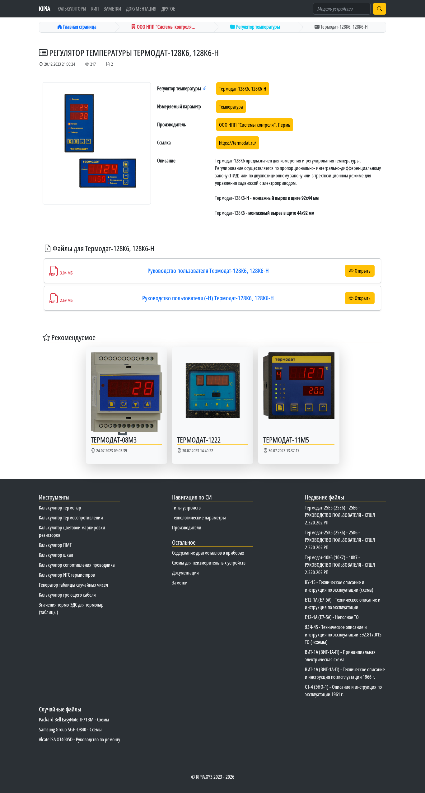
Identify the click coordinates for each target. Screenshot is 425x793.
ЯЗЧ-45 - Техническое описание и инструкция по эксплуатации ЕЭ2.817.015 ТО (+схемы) (343, 634)
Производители (186, 527)
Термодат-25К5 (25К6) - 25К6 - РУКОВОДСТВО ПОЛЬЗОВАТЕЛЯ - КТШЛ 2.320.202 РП (340, 540)
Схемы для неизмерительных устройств (208, 562)
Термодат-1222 (199, 439)
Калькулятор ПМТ (55, 545)
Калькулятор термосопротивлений (71, 517)
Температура (231, 106)
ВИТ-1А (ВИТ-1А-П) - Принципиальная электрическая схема (340, 656)
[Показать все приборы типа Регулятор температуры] (204, 88)
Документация (141, 8)
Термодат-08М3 (114, 439)
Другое (168, 8)
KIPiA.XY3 (204, 776)
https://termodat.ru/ (237, 142)
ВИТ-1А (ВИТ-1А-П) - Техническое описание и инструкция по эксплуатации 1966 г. (345, 673)
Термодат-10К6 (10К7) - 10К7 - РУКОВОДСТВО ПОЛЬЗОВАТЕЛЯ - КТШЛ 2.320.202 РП (340, 565)
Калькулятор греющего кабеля (67, 594)
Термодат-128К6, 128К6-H (242, 88)
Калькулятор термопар (60, 507)
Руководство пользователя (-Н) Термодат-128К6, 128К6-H (208, 298)
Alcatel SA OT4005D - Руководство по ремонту (79, 739)
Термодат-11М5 (286, 439)
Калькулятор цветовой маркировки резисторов (72, 531)
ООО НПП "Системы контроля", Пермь (254, 124)
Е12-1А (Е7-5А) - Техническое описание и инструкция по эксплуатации (343, 603)
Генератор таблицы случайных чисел (73, 584)
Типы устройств (186, 507)
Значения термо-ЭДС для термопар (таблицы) (71, 608)
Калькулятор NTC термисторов (67, 574)
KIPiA (44, 8)
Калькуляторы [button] (72, 8)
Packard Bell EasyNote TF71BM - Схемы (74, 719)
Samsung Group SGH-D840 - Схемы (70, 729)
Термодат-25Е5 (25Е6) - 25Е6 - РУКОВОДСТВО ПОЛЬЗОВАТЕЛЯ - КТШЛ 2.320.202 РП (340, 515)
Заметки (112, 8)
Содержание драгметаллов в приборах (208, 552)
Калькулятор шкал (56, 554)
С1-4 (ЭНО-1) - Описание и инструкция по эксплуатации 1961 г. (343, 690)
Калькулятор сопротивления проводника (77, 564)
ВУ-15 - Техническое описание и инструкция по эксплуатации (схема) (339, 586)
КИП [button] (95, 8)
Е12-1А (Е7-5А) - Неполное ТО (332, 617)
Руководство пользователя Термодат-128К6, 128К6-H (208, 270)
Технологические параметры (199, 517)
